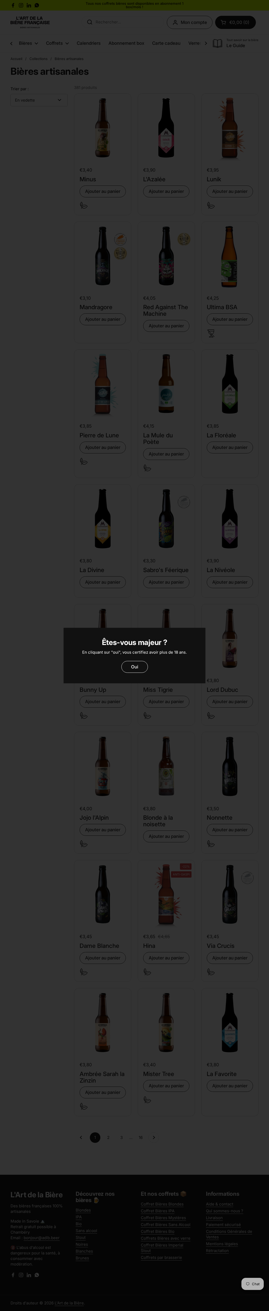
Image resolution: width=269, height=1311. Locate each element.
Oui (134, 666)
